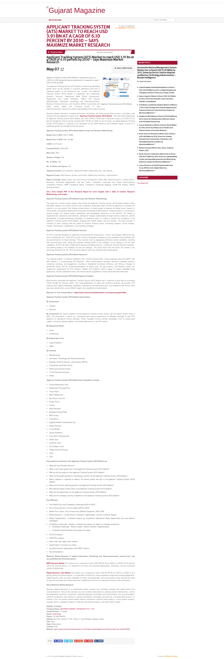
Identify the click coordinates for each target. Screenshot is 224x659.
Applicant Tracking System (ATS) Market (96, 116)
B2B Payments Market (55, 563)
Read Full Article (145, 81)
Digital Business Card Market (58, 573)
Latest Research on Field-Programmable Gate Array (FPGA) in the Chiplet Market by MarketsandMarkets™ (156, 168)
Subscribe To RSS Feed (126, 28)
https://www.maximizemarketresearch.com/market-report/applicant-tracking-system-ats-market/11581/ (92, 629)
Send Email (56, 614)
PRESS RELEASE (55, 20)
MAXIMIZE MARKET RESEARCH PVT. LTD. (77, 609)
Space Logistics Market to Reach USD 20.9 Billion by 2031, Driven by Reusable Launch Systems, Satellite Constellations (157, 98)
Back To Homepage (128, 26)
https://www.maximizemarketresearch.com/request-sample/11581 (100, 293)
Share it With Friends (124, 68)
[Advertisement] (147, 9)
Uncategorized (142, 183)
